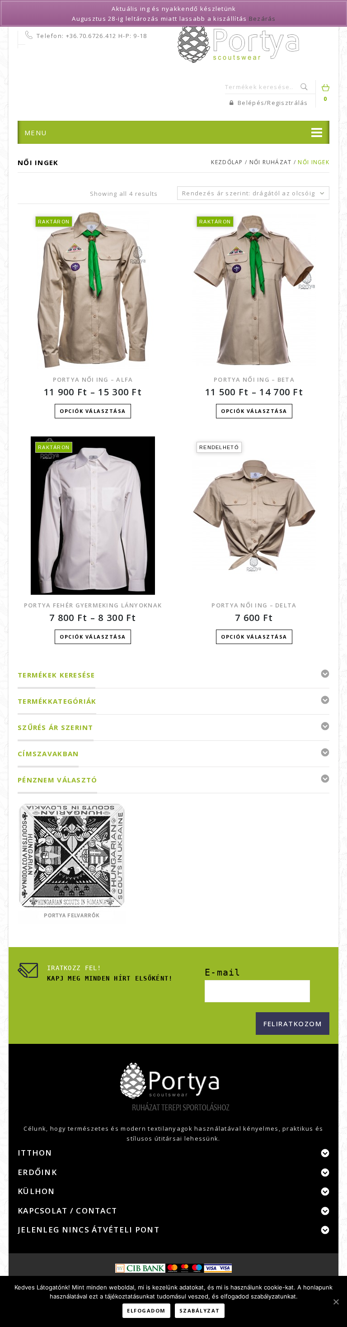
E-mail (223, 972)
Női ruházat (270, 162)
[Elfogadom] (335, 1301)
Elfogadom (146, 1310)
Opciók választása (93, 411)
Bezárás (262, 18)
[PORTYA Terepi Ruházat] (238, 40)
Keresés (305, 87)
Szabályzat (199, 1310)
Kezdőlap (227, 162)
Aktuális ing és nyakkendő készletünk (174, 9)
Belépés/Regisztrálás (272, 103)
